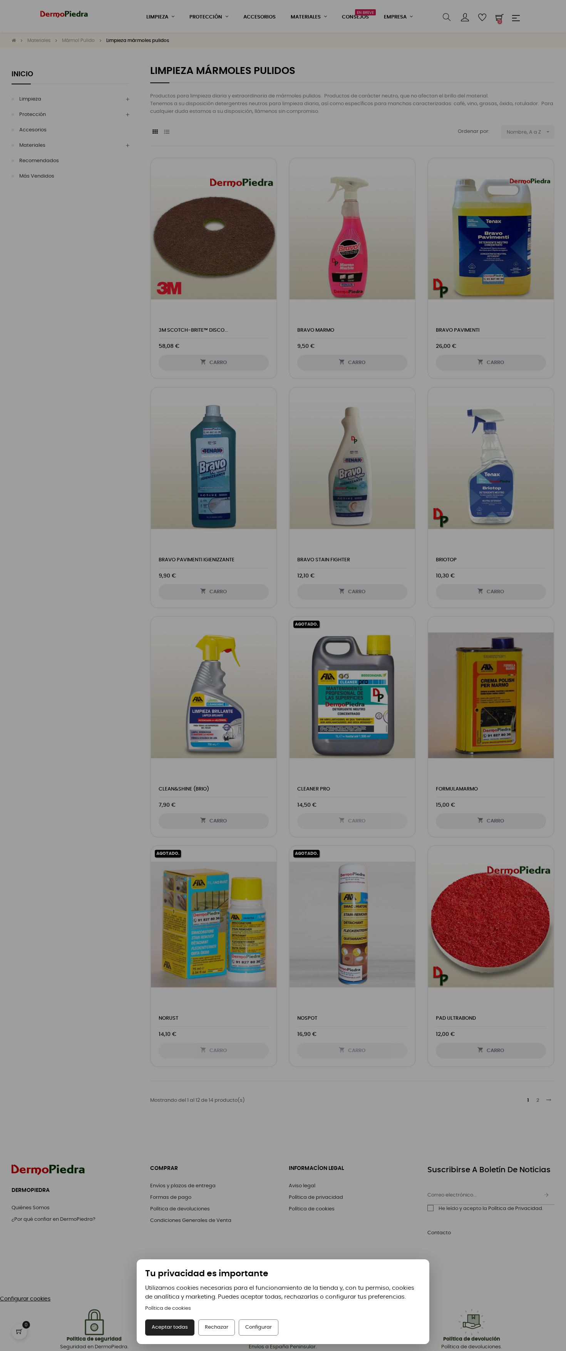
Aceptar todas (170, 1327)
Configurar (258, 1327)
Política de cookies (168, 1308)
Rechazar (216, 1327)
